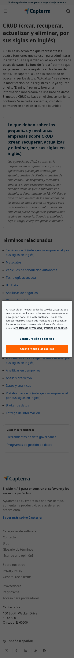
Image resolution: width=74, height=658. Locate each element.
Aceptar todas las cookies (37, 349)
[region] (37, 329)
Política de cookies (55, 328)
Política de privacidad (28, 328)
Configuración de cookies (37, 339)
